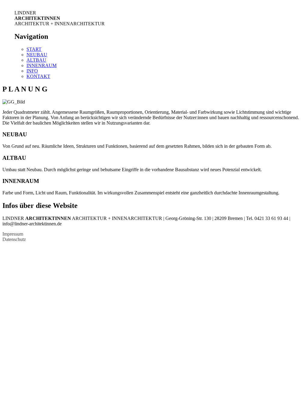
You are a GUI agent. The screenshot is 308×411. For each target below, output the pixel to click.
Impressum (12, 233)
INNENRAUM (41, 65)
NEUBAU (36, 54)
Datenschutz (14, 239)
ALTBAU (36, 60)
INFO (32, 70)
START (34, 49)
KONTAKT (38, 76)
